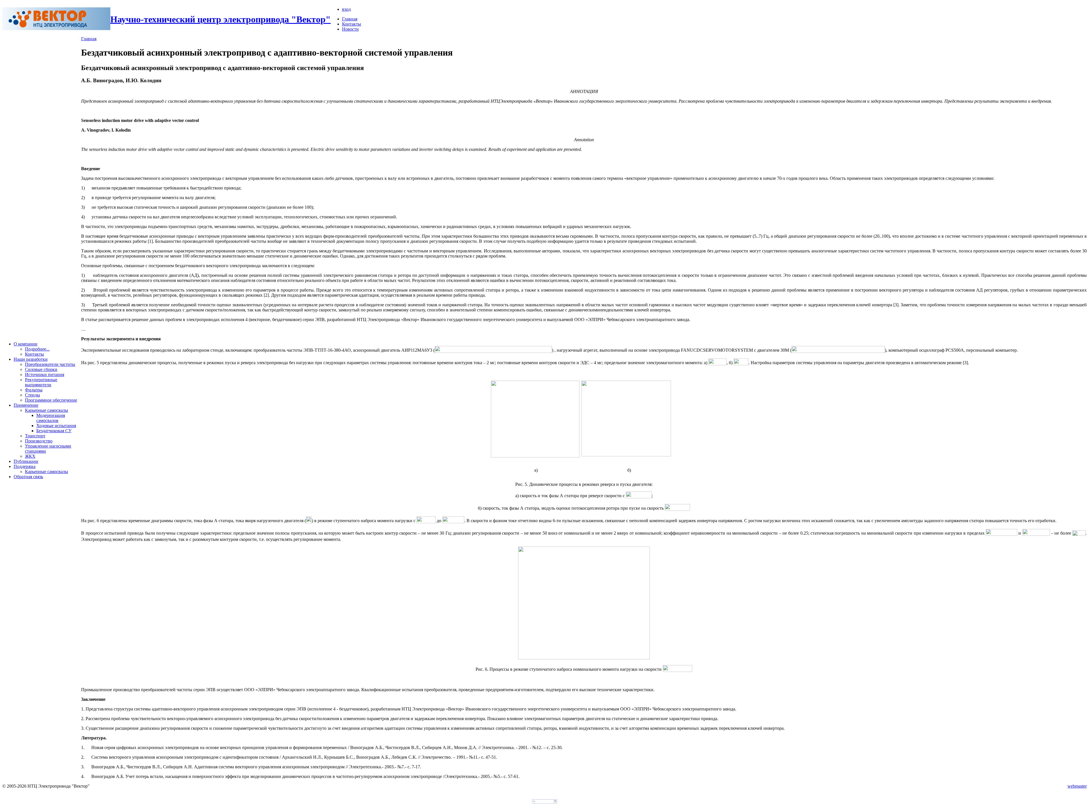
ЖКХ (30, 456)
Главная (349, 18)
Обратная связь (28, 476)
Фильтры (34, 389)
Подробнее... (37, 349)
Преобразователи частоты (50, 364)
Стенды (32, 395)
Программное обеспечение (51, 400)
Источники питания (44, 374)
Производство (38, 440)
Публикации (26, 461)
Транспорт (35, 435)
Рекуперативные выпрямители (41, 382)
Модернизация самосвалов (50, 418)
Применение (26, 405)
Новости (350, 29)
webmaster (1077, 786)
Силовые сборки (41, 369)
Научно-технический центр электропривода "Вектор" (220, 19)
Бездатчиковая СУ (53, 430)
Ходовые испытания (56, 425)
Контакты (351, 24)
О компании (25, 343)
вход (346, 9)
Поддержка (24, 466)
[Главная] (56, 28)
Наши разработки (31, 359)
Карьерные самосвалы (46, 410)
